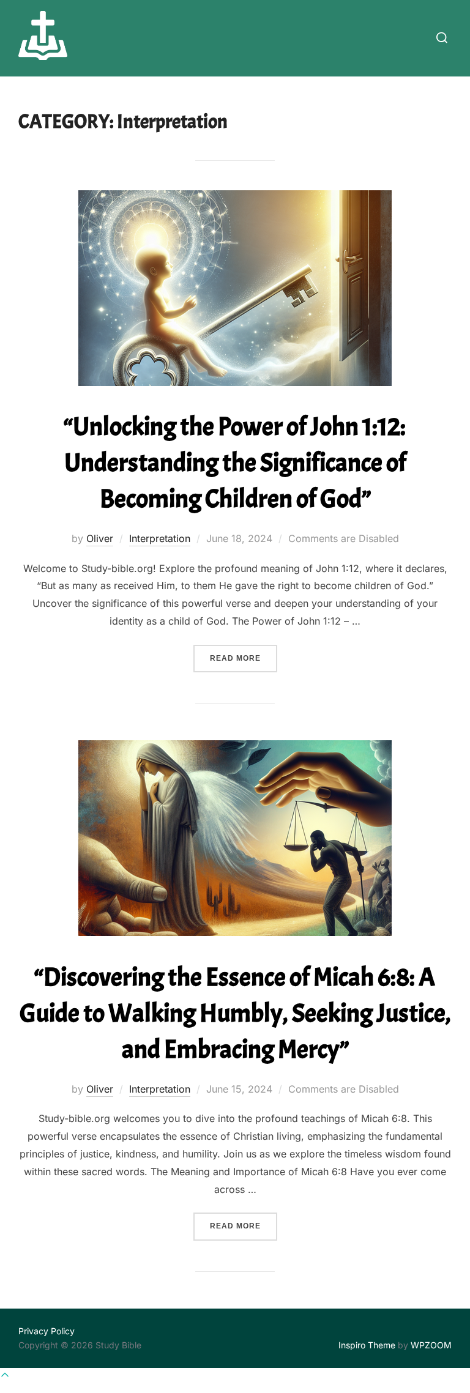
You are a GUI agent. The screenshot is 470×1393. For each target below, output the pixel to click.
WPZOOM (431, 1345)
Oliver (99, 538)
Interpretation (159, 538)
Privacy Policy (46, 1331)
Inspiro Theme (366, 1345)
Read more (243, 658)
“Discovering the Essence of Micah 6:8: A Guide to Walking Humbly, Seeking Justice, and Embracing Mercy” (235, 1013)
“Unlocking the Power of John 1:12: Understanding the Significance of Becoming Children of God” (235, 462)
